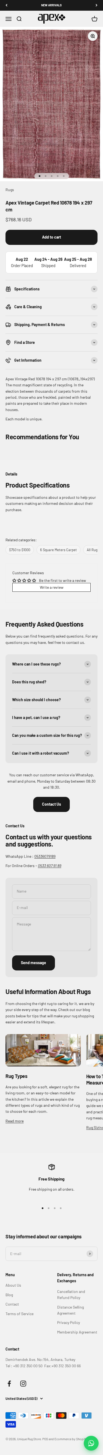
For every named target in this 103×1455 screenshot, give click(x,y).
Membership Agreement (77, 1332)
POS (45, 1439)
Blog (9, 1294)
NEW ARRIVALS (51, 5)
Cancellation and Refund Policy (71, 1294)
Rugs (9, 189)
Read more (14, 1121)
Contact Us (51, 804)
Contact (12, 1304)
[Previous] (6, 5)
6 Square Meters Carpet (58, 550)
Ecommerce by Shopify (70, 1439)
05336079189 (44, 856)
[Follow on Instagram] (23, 1383)
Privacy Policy (68, 1322)
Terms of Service (19, 1313)
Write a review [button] (51, 587)
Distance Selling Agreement (70, 1310)
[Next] (97, 5)
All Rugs (93, 550)
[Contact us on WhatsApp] (91, 1443)
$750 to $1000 (19, 550)
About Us (13, 1285)
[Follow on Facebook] (9, 1383)
